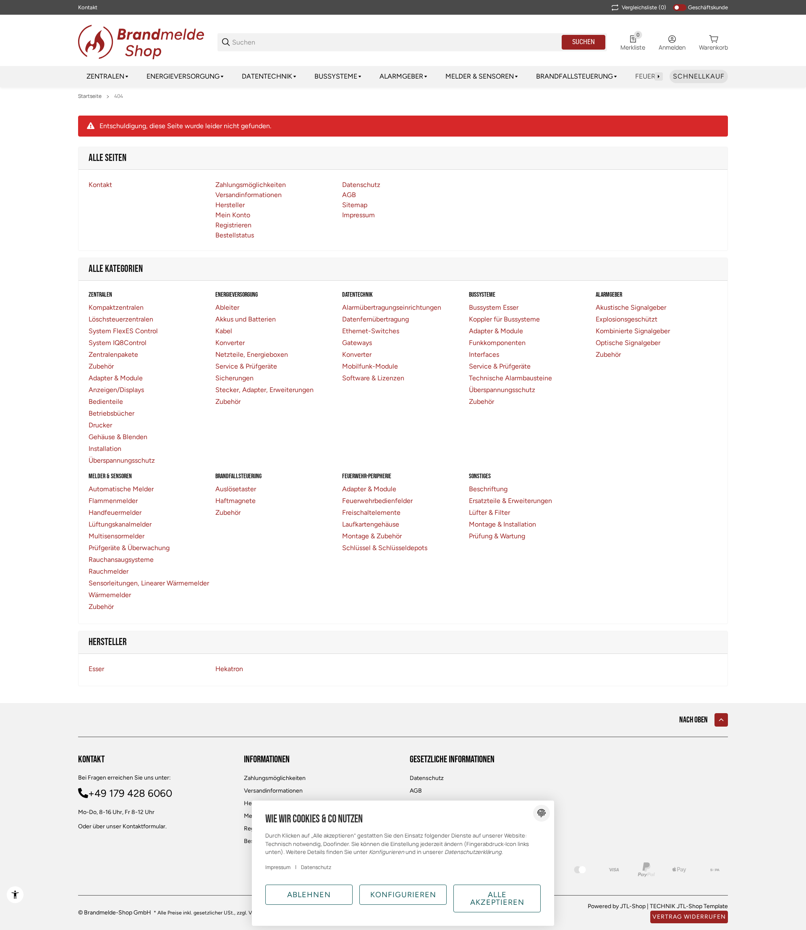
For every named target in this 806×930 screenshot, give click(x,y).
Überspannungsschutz (122, 460)
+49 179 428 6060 (130, 793)
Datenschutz (427, 778)
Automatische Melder (121, 489)
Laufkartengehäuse (370, 524)
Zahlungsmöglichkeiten (275, 778)
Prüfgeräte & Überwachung (129, 548)
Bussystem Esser (493, 307)
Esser (96, 669)
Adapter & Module (116, 378)
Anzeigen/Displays (116, 390)
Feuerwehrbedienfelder (377, 501)
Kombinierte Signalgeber (633, 331)
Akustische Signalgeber (631, 307)
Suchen (583, 42)
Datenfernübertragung (375, 319)
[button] (721, 720)
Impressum (277, 867)
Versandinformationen (273, 790)
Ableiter (227, 307)
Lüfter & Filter (489, 512)
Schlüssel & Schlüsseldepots (384, 548)
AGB (416, 790)
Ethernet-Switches (370, 331)
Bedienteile (106, 402)
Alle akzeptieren (497, 898)
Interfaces (484, 354)
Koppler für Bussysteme (504, 319)
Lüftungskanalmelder (120, 524)
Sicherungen (234, 378)
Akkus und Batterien (245, 319)
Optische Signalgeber (628, 343)
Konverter (230, 343)
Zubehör (101, 366)
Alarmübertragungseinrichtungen (391, 307)
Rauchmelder (108, 571)
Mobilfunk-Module (370, 366)
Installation (105, 449)
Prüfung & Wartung (497, 536)
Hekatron (229, 669)
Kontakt (87, 7)
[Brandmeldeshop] (141, 41)
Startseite (90, 96)
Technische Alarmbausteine (510, 378)
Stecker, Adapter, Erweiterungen (264, 390)
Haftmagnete (235, 501)
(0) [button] (644, 7)
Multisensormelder (116, 536)
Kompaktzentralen (116, 307)
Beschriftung (488, 489)
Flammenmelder (113, 501)
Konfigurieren (403, 894)
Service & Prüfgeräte (246, 366)
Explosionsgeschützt (626, 319)
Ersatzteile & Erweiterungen (510, 501)
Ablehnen (309, 894)
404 (118, 96)
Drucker (100, 425)
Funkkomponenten (497, 343)
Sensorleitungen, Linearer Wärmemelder (149, 583)
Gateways (357, 343)
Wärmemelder (110, 595)
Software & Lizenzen (373, 378)
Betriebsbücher (111, 413)
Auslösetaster (235, 489)
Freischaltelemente (371, 512)
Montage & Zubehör (372, 536)
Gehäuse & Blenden (118, 437)
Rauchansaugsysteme (121, 560)
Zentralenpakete (113, 354)
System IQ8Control (118, 343)
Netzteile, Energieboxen (251, 354)
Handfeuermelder (115, 512)
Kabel (223, 331)
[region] (403, 76)
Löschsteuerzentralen (121, 319)
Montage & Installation (502, 524)
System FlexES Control (123, 331)
